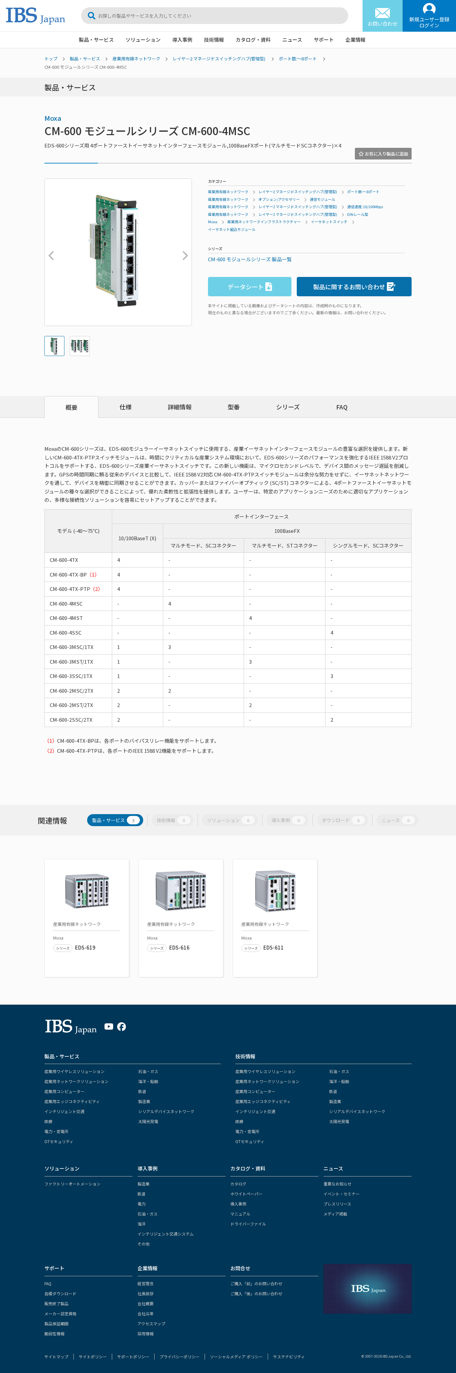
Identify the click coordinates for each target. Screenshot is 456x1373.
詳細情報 (180, 406)
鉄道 (142, 1091)
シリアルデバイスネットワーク (166, 1111)
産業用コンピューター (64, 1091)
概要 (71, 407)
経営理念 (146, 1283)
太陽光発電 (148, 1121)
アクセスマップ (151, 1323)
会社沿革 (146, 1313)
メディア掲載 (335, 1214)
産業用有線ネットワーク (136, 58)
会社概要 (146, 1303)
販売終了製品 (56, 1303)
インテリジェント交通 (64, 1111)
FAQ (342, 406)
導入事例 (182, 39)
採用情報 (146, 1333)
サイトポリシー (93, 1356)
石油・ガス (148, 1071)
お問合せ (240, 1268)
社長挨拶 (146, 1293)
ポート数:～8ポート (298, 58)
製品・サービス (96, 39)
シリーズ (288, 406)
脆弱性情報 (54, 1333)
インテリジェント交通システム (166, 1234)
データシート (246, 286)
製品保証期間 (56, 1323)
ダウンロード (341, 820)
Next (183, 252)
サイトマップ (56, 1356)
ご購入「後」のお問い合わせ (256, 1293)
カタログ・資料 (253, 39)
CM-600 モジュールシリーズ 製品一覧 (250, 259)
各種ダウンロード (60, 1293)
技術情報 (214, 39)
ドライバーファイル (248, 1224)
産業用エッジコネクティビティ (72, 1101)
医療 (48, 1121)
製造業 (144, 1101)
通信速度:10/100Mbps (365, 206)
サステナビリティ (289, 1356)
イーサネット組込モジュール (231, 229)
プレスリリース (337, 1204)
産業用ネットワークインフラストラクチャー (264, 221)
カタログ (238, 1183)
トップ (50, 58)
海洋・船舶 (148, 1081)
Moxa (52, 118)
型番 (234, 406)
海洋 (142, 1224)
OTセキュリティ (58, 1141)
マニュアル (240, 1214)
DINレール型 (357, 214)
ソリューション (143, 39)
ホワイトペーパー (246, 1193)
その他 (144, 1244)
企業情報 (356, 39)
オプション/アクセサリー (279, 199)
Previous (49, 252)
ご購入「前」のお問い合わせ (256, 1283)
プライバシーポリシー (180, 1356)
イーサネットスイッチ (329, 221)
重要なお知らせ (337, 1183)
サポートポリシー (133, 1356)
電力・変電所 (56, 1131)
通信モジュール (322, 199)
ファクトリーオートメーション (72, 1183)
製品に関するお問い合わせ (349, 286)
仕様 (126, 406)
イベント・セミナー (341, 1193)
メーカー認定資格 (60, 1313)
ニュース (292, 39)
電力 (142, 1204)
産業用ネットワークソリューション (76, 1081)
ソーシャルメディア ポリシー (236, 1356)
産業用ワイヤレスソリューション (74, 1071)
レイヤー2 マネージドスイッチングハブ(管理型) (219, 58)
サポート (324, 39)
